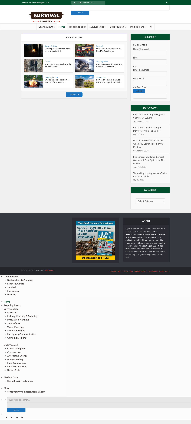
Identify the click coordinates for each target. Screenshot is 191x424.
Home (62, 26)
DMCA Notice (164, 271)
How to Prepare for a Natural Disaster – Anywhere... (109, 65)
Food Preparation (16, 362)
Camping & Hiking (51, 77)
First (135, 57)
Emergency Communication (21, 334)
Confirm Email (140, 87)
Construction (100, 77)
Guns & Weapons (16, 348)
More (6, 388)
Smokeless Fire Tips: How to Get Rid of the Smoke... (57, 81)
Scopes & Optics (15, 283)
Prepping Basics (77, 26)
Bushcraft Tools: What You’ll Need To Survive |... (108, 49)
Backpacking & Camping (20, 280)
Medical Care (137, 26)
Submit (139, 91)
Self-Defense (14, 323)
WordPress (49, 270)
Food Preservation (17, 366)
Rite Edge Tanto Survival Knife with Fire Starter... (58, 65)
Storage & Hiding (51, 46)
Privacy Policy (128, 271)
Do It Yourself (117, 26)
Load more (74, 94)
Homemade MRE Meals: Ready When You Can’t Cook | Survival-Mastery (149, 143)
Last (135, 66)
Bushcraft (99, 46)
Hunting (11, 294)
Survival (48, 62)
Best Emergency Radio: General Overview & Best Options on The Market (149, 160)
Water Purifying (15, 326)
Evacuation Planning (18, 319)
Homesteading (15, 359)
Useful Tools (13, 370)
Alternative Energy (17, 355)
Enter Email (138, 78)
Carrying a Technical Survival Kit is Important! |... (57, 49)
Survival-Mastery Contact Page (146, 271)
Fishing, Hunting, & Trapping (22, 316)
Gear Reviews (45, 26)
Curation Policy (115, 271)
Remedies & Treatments (20, 380)
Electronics (13, 290)
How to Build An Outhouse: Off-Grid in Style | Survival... (108, 81)
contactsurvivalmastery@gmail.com (35, 2)
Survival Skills (97, 26)
